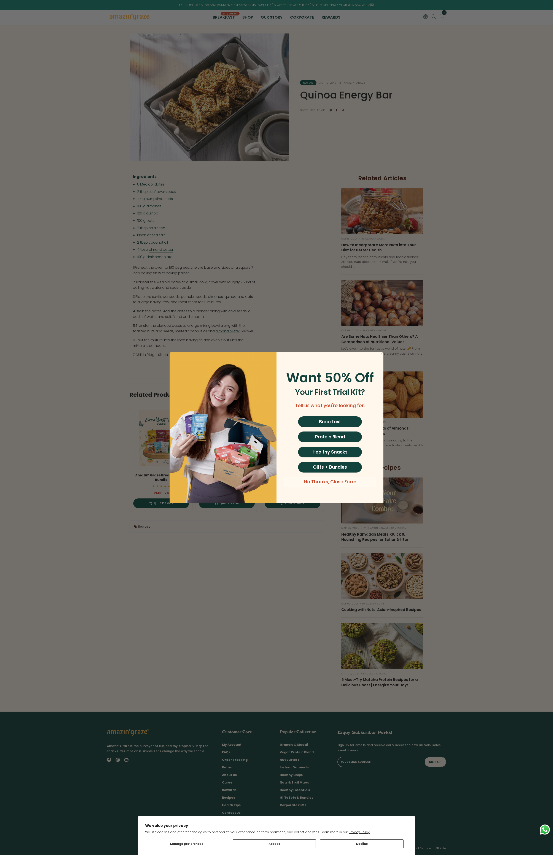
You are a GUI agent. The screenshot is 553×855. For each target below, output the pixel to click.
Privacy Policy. (359, 832)
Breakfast (330, 422)
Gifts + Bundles (330, 467)
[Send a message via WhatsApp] (545, 830)
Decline (362, 844)
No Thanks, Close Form (330, 482)
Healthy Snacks (330, 452)
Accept (274, 844)
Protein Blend (330, 437)
